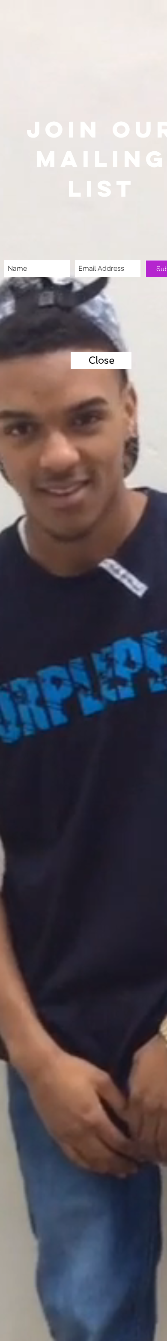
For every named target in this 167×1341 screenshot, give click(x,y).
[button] (101, 360)
